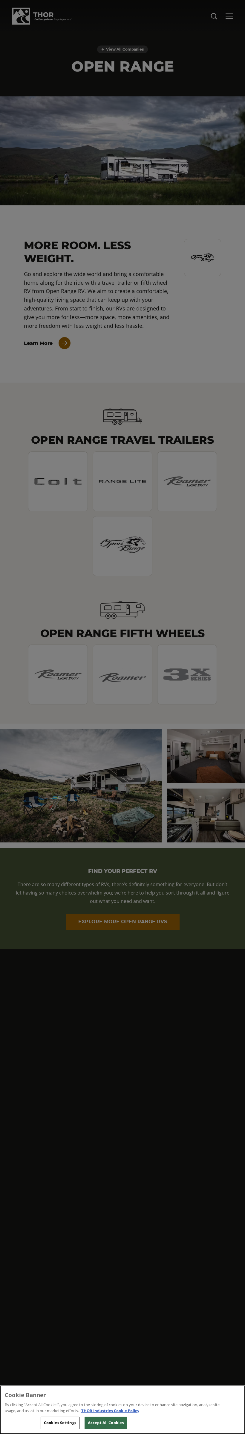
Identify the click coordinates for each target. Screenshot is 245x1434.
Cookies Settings (60, 1422)
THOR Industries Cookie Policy (110, 1410)
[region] (122, 1410)
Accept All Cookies (106, 1422)
